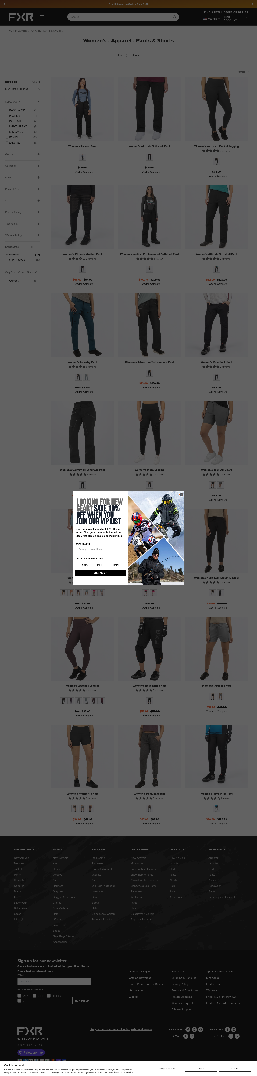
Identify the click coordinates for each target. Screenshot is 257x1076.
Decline (235, 1068)
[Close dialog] (181, 494)
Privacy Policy (126, 1072)
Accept (201, 1068)
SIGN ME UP (100, 573)
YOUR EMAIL (83, 544)
